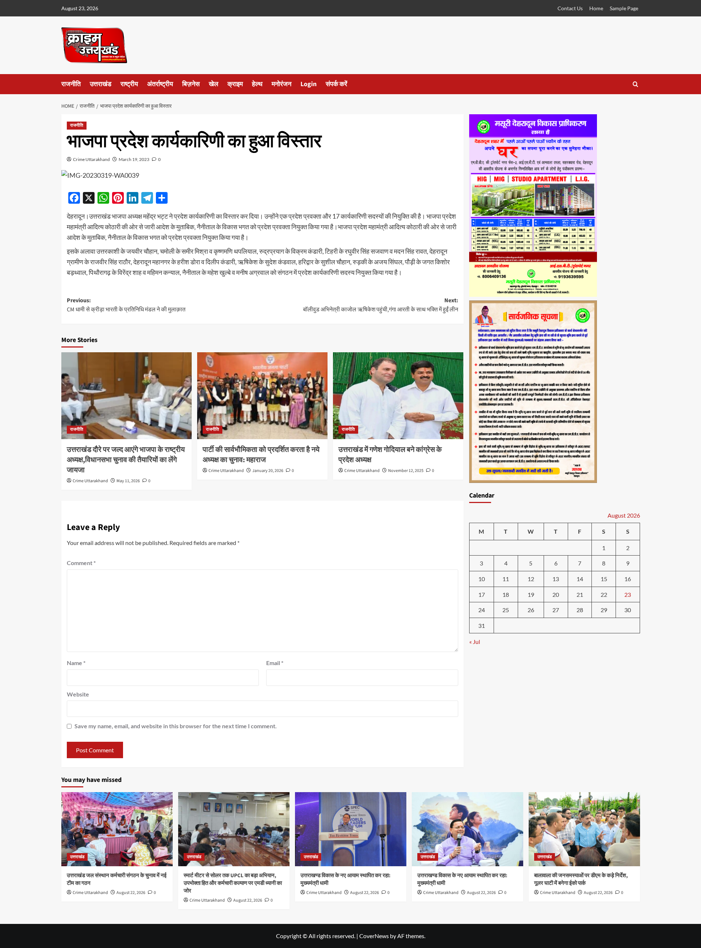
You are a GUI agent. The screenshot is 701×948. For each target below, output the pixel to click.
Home (596, 8)
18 (505, 594)
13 (555, 579)
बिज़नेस (191, 84)
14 (579, 579)
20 (555, 594)
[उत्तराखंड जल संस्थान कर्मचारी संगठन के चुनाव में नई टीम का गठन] (117, 829)
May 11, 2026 (128, 481)
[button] (635, 84)
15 (604, 579)
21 (579, 594)
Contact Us (570, 8)
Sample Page (624, 8)
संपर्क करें (336, 84)
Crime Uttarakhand (91, 159)
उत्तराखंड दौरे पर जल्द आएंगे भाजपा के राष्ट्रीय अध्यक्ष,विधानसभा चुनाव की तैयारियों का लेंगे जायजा (126, 460)
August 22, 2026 (130, 893)
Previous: (126, 305)
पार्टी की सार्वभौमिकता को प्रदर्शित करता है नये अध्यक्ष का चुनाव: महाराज (261, 455)
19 (531, 594)
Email (274, 662)
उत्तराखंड (100, 84)
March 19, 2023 (134, 159)
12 (531, 579)
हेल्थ (257, 84)
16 (627, 579)
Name (76, 662)
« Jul (474, 641)
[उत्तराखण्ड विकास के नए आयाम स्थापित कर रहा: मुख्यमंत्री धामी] (350, 829)
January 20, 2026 (267, 471)
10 (481, 579)
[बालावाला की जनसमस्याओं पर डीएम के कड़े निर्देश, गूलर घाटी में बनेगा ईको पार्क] (584, 829)
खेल (213, 84)
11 (505, 579)
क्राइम (235, 84)
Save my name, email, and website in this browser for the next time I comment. (175, 725)
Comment (81, 562)
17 (481, 594)
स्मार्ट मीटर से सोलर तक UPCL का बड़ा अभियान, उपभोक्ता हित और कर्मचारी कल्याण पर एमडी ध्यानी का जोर (233, 883)
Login (308, 84)
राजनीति (71, 84)
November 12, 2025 (406, 471)
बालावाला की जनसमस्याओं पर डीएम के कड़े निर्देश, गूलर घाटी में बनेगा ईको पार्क (581, 879)
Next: (380, 305)
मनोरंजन (281, 84)
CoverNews (374, 935)
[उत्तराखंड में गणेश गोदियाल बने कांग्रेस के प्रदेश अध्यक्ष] (398, 395)
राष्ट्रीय (129, 84)
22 (604, 594)
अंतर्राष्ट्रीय (160, 84)
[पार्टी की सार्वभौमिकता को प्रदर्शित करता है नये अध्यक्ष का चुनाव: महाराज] (262, 395)
